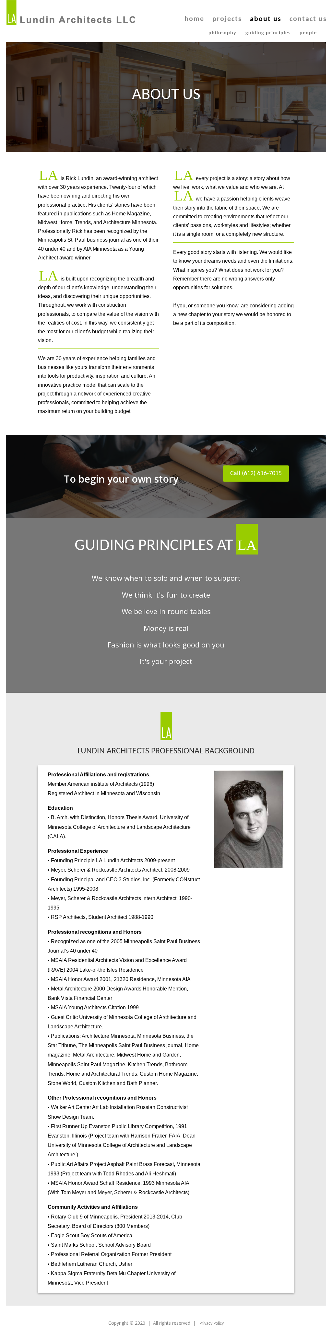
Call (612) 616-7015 (256, 473)
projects (227, 20)
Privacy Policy (211, 1323)
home (194, 20)
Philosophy (222, 33)
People (308, 33)
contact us (308, 20)
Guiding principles (267, 33)
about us (265, 20)
